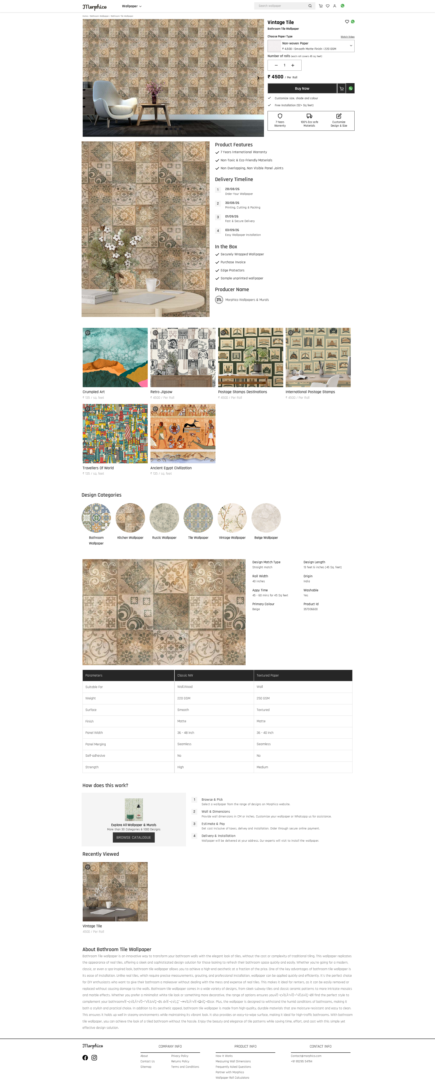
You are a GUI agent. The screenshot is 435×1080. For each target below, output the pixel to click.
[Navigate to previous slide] (88, 78)
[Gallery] (173, 78)
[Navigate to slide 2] (171, 129)
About (144, 1056)
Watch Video (348, 37)
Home (85, 16)
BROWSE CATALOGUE (133, 837)
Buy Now (302, 88)
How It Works (224, 1056)
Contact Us (147, 1061)
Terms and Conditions (185, 1067)
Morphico (95, 6)
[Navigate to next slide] (258, 78)
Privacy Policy (179, 1056)
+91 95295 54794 (301, 1061)
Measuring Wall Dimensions (233, 1061)
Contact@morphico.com (306, 1056)
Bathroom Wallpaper (99, 16)
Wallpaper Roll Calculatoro (232, 1078)
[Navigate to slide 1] (166, 129)
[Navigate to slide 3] (175, 129)
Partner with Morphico (230, 1072)
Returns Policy (180, 1061)
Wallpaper (129, 6)
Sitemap (145, 1067)
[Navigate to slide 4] (180, 129)
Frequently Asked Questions (233, 1067)
